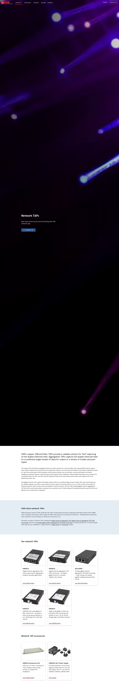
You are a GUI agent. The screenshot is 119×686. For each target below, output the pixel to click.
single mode (55, 524)
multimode (65, 524)
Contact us (113, 2)
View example (52, 677)
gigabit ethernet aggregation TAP (61, 520)
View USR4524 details (55, 583)
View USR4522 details (28, 677)
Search (105, 2)
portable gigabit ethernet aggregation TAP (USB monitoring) (54, 522)
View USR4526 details (55, 623)
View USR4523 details (28, 583)
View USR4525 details (28, 623)
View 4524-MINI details (81, 583)
